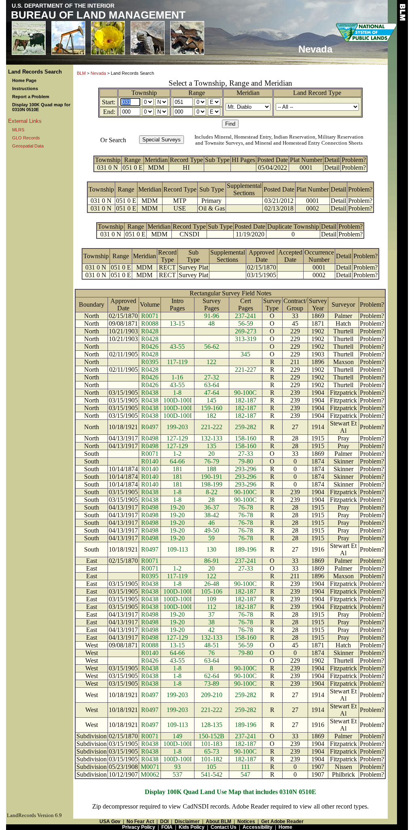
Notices (246, 821)
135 (211, 445)
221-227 (245, 369)
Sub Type (217, 159)
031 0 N (107, 167)
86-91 (211, 560)
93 (177, 766)
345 (245, 354)
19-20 (177, 507)
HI (186, 167)
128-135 (211, 724)
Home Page (24, 80)
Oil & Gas (212, 208)
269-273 (245, 331)
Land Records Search (35, 72)
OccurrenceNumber (319, 256)
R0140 (149, 461)
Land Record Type (317, 92)
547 (245, 774)
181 (177, 469)
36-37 (211, 507)
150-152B (211, 736)
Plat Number (306, 159)
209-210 (211, 694)
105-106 (211, 591)
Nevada (98, 73)
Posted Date (272, 159)
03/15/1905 (261, 275)
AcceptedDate (290, 256)
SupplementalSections (244, 189)
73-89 (211, 683)
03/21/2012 (279, 200)
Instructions (25, 88)
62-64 (211, 675)
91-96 (211, 315)
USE (179, 208)
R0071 (149, 315)
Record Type (186, 159)
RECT (167, 267)
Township (144, 92)
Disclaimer (187, 821)
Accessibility (257, 827)
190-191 (211, 476)
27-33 (245, 453)
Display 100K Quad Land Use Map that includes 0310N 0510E (230, 791)
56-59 (245, 323)
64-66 (177, 461)
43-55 (177, 346)
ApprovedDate (262, 256)
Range (196, 92)
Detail (332, 159)
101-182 (211, 759)
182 (211, 415)
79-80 (245, 461)
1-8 (177, 392)
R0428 (149, 331)
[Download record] (220, 234)
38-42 (211, 515)
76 (211, 652)
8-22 (212, 492)
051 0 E (133, 167)
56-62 (211, 346)
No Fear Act (140, 821)
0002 (312, 208)
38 (211, 622)
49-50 (211, 530)
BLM (81, 73)
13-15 (177, 323)
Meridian (248, 92)
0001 (306, 167)
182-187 (245, 400)
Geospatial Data (28, 145)
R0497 (149, 426)
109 (211, 599)
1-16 (177, 377)
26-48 (211, 583)
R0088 (149, 323)
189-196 (245, 549)
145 (211, 400)
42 (211, 629)
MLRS (18, 129)
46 (211, 522)
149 (177, 736)
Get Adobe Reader (282, 821)
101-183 (211, 743)
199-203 (177, 426)
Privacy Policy (138, 827)
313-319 (245, 338)
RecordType (167, 256)
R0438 (149, 392)
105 (211, 766)
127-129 (177, 438)
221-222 (211, 426)
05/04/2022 (272, 167)
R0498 (149, 438)
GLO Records (26, 137)
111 (245, 766)
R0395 (149, 361)
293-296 (245, 469)
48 (211, 323)
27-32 (211, 377)
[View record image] (217, 167)
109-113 (177, 549)
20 (211, 453)
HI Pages (243, 159)
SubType (193, 256)
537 (177, 774)
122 (211, 361)
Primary (211, 200)
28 (211, 499)
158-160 (245, 438)
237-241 (245, 315)
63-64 (211, 384)
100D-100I (177, 400)
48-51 (211, 645)
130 (211, 549)
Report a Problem (30, 96)
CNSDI (189, 234)
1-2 (177, 453)
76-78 (245, 507)
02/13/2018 (279, 208)
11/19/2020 (250, 234)
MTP (179, 200)
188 (211, 469)
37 (211, 614)
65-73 (211, 751)
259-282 (245, 426)
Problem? (354, 159)
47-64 (211, 392)
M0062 (150, 774)
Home (285, 827)
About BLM (218, 821)
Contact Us (224, 827)
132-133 (211, 438)
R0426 (149, 346)
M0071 (150, 766)
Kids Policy (192, 827)
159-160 (211, 407)
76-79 (211, 461)
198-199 (211, 484)
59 (211, 538)
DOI (164, 821)
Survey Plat (193, 267)
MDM (156, 167)
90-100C (245, 392)
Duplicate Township (293, 226)
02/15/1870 (261, 267)
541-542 (211, 774)
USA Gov (109, 821)
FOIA (167, 827)
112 (211, 606)
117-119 (177, 361)
